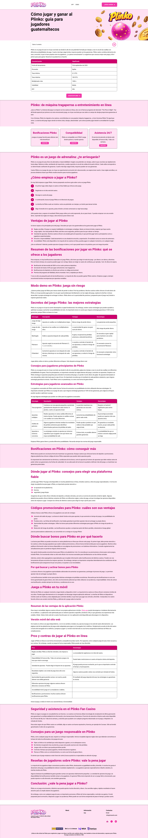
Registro (44, 143)
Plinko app (85, 610)
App (72, 4)
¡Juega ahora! (108, 4)
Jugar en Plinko (73, 95)
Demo (77, 4)
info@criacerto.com (111, 815)
